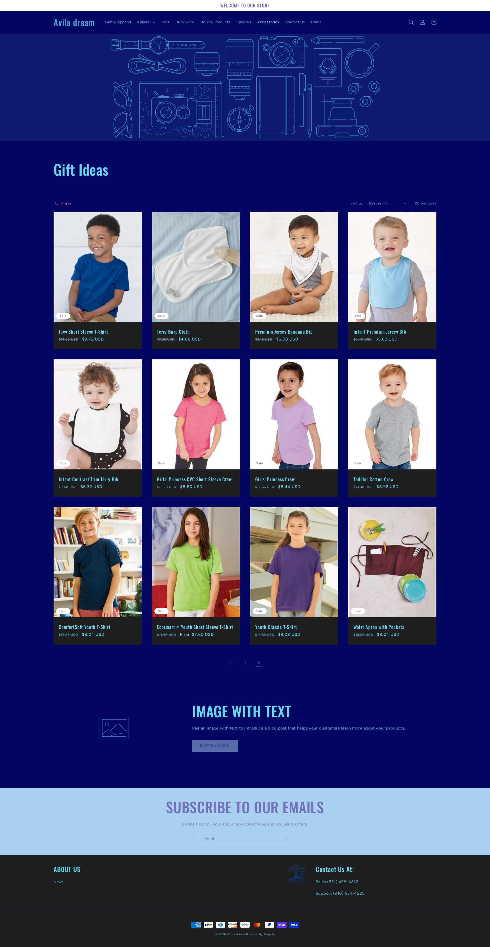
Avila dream (236, 934)
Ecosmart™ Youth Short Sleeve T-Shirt (195, 627)
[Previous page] (231, 663)
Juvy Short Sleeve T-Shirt (83, 331)
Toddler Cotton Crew (373, 479)
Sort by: (357, 203)
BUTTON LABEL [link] (215, 745)
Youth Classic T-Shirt (276, 627)
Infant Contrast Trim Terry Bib (88, 479)
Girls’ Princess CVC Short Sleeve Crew (194, 479)
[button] (145, 22)
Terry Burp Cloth (173, 331)
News (59, 882)
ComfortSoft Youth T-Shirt (85, 627)
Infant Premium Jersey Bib (379, 331)
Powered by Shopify (260, 934)
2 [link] (259, 662)
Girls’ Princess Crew (275, 479)
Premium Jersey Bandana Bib (284, 331)
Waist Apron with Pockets (378, 627)
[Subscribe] (285, 839)
